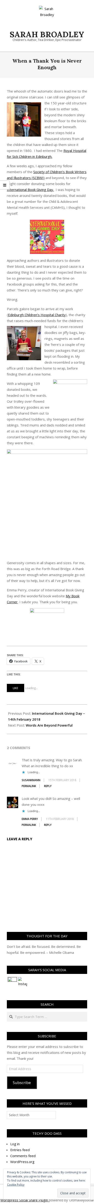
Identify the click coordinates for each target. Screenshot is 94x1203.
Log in (15, 1144)
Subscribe (22, 1082)
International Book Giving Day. (30, 189)
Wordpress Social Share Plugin (24, 1200)
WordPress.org (22, 1161)
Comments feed (23, 1155)
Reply (48, 786)
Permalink (29, 786)
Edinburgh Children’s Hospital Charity (37, 314)
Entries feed (20, 1149)
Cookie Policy (15, 1185)
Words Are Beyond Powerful (49, 725)
